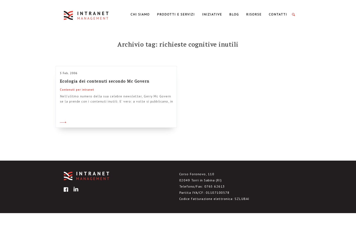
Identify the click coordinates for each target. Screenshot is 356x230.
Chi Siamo (140, 14)
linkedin (75, 192)
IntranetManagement (86, 15)
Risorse (254, 14)
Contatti (278, 14)
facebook (65, 192)
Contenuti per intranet (77, 89)
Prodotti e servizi (176, 14)
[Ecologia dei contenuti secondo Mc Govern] (63, 122)
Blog (234, 14)
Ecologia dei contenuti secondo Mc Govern (105, 81)
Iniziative (212, 14)
